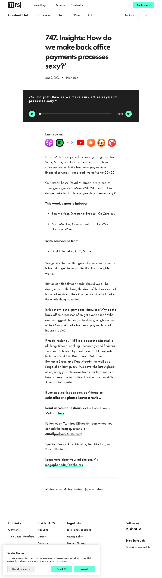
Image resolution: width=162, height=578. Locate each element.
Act (90, 15)
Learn (62, 15)
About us (43, 529)
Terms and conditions (79, 529)
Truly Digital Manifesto (21, 536)
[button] (77, 5)
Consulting (39, 5)
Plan (77, 15)
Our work (13, 529)
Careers (42, 536)
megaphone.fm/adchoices (64, 464)
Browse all (44, 15)
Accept (84, 569)
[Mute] (128, 114)
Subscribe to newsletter (139, 547)
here (61, 413)
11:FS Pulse (58, 5)
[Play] (32, 114)
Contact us (44, 543)
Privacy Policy (75, 536)
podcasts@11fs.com (67, 433)
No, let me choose (21, 569)
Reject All (61, 569)
